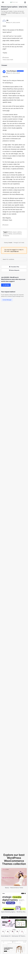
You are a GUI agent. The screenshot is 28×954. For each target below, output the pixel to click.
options (19, 232)
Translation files (15, 266)
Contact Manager (7, 299)
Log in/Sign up (14, 251)
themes (10, 234)
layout (15, 232)
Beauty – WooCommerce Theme (14, 887)
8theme (10, 232)
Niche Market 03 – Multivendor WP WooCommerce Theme (14, 936)
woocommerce (17, 234)
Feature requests (15, 270)
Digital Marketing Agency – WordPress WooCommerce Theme (14, 912)
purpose (5, 234)
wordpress (6, 235)
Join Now (6, 285)
